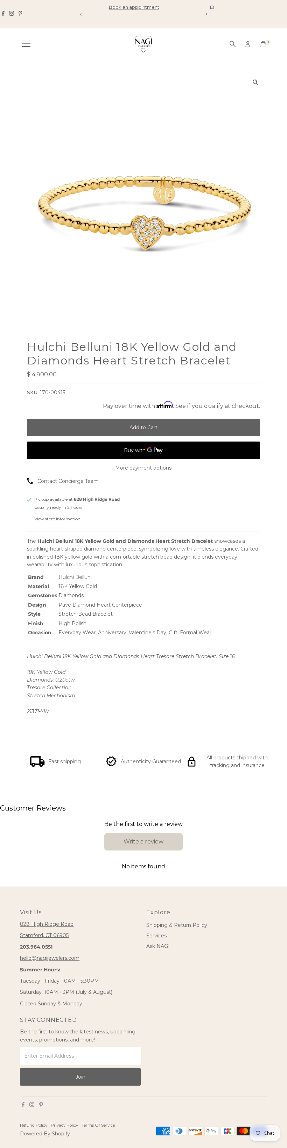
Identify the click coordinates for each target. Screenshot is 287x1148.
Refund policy (33, 1125)
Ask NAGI (158, 946)
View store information (57, 519)
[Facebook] (3, 14)
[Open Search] (233, 44)
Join (80, 1077)
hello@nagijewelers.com (49, 958)
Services (156, 935)
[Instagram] (11, 14)
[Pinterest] (20, 14)
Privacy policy (64, 1125)
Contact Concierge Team (68, 481)
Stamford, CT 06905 (44, 935)
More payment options (143, 468)
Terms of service (98, 1125)
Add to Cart (144, 427)
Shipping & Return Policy (176, 925)
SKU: (32, 392)
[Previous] (81, 14)
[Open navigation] (26, 44)
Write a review (143, 841)
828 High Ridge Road (47, 924)
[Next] (206, 14)
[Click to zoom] (256, 82)
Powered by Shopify (45, 1133)
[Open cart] (263, 44)
